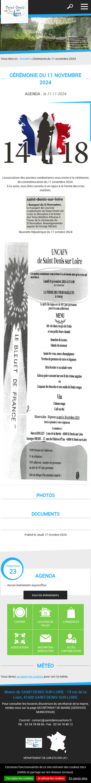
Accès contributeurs (71, 649)
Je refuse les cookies (51, 778)
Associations (20, 647)
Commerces (71, 621)
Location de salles (45, 623)
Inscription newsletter (45, 649)
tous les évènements (45, 595)
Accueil (24, 59)
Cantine (19, 621)
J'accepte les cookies (19, 778)
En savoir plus (78, 778)
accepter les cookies (30, 676)
